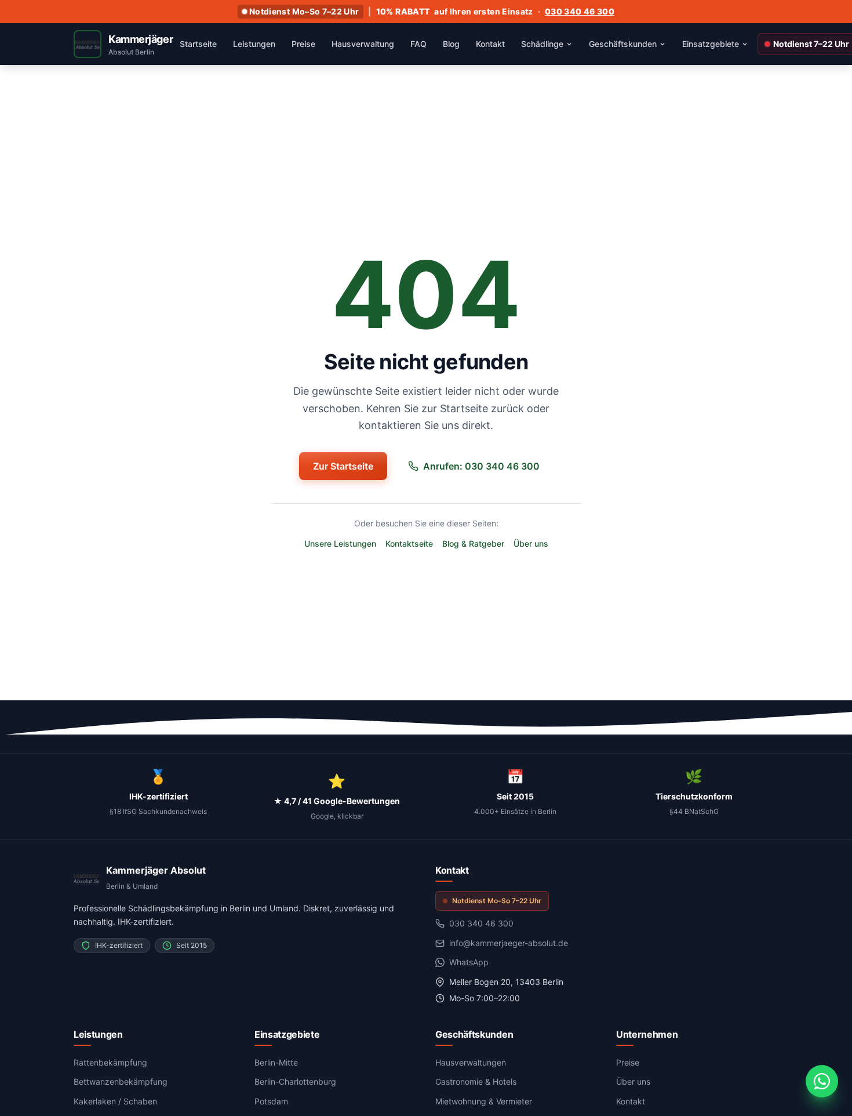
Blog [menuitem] (451, 44)
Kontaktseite (409, 543)
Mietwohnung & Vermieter (483, 1101)
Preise (627, 1062)
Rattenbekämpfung (110, 1062)
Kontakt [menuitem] (490, 44)
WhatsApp (469, 962)
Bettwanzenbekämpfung (121, 1081)
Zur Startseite (343, 466)
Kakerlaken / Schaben (115, 1101)
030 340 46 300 (579, 11)
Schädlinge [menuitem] (542, 44)
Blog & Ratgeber (473, 543)
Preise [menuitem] (303, 44)
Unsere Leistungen (340, 543)
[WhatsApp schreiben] (822, 1081)
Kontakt (630, 1101)
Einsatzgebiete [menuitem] (710, 44)
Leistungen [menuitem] (254, 44)
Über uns (531, 543)
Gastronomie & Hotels (475, 1081)
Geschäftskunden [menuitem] (623, 44)
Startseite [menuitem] (198, 44)
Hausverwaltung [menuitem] (363, 44)
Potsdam (271, 1101)
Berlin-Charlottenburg (295, 1081)
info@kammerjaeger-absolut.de (508, 943)
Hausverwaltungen (470, 1062)
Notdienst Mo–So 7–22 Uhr (304, 11)
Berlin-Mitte (276, 1062)
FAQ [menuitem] (418, 44)
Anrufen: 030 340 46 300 (481, 466)
